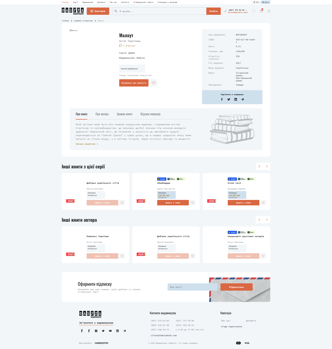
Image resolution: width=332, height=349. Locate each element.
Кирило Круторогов (166, 189)
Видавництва (87, 2)
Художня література (83, 20)
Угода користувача (231, 326)
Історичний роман (242, 74)
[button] (222, 99)
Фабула (141, 57)
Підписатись (236, 287)
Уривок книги (124, 113)
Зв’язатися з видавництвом (96, 322)
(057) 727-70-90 (185, 320)
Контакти (125, 2)
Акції (75, 2)
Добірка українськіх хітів (103, 183)
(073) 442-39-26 (185, 325)
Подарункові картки (144, 2)
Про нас (113, 2)
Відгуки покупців (150, 113)
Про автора (102, 113)
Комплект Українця (98, 236)
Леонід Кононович (95, 189)
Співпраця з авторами (167, 2)
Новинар (65, 2)
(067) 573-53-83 (160, 320)
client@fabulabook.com (164, 335)
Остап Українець (130, 40)
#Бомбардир (163, 183)
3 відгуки (129, 45)
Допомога (101, 2)
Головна (65, 20)
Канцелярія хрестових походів (246, 236)
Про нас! (226, 320)
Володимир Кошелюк (236, 189)
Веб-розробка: (85, 343)
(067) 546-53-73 (160, 329)
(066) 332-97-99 (160, 325)
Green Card (234, 183)
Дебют (131, 52)
